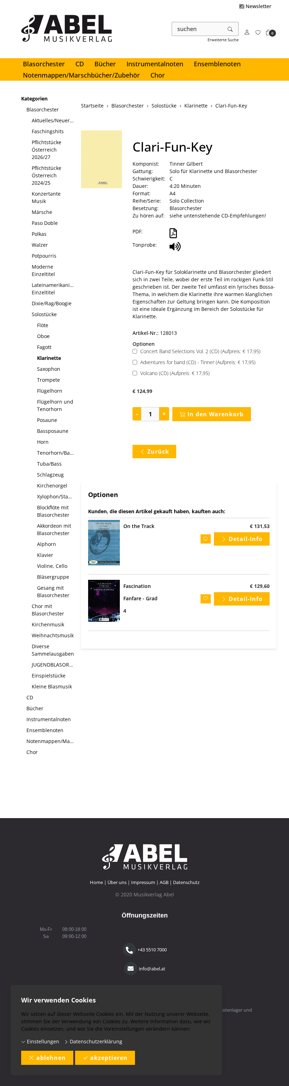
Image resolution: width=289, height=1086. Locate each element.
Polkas (39, 234)
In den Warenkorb (215, 414)
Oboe (43, 336)
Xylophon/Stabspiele (56, 496)
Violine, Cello (52, 566)
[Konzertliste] (258, 32)
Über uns (117, 882)
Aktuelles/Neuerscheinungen (54, 120)
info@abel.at (152, 968)
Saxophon (48, 369)
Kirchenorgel (52, 485)
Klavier (45, 555)
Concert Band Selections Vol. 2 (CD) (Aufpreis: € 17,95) (200, 351)
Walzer (40, 244)
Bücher (105, 64)
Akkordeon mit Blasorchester (54, 529)
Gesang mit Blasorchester (53, 591)
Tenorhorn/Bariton (56, 452)
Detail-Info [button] (246, 539)
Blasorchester (44, 64)
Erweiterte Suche (223, 39)
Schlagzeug (50, 474)
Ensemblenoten (217, 64)
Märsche (42, 212)
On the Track (138, 526)
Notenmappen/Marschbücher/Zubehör (81, 75)
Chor (157, 75)
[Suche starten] (230, 29)
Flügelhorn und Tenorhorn (55, 405)
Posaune (47, 420)
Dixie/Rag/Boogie (52, 303)
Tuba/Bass (49, 463)
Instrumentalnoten (155, 64)
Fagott (44, 347)
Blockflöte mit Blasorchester (53, 511)
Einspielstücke (49, 675)
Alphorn (46, 544)
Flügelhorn (49, 390)
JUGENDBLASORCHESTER (54, 664)
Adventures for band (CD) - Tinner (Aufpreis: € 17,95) (198, 362)
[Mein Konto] (247, 32)
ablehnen (51, 1058)
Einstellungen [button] (42, 1041)
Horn (43, 441)
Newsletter (257, 6)
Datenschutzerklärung (95, 1041)
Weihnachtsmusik (53, 635)
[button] (268, 32)
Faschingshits (48, 131)
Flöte (42, 325)
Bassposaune (52, 431)
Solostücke (44, 314)
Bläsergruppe (53, 576)
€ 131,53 (260, 526)
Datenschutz (186, 882)
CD (79, 64)
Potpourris (44, 255)
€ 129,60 (260, 586)
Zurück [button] (158, 451)
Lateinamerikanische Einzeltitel (54, 289)
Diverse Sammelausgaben (53, 650)
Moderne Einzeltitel (43, 270)
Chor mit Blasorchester (48, 610)
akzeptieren (109, 1058)
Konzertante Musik (46, 197)
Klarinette (49, 358)
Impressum (143, 882)
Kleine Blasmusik (52, 686)
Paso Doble (45, 223)
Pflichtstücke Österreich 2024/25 (46, 175)
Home (96, 882)
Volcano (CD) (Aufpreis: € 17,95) (175, 373)
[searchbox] (197, 29)
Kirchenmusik (48, 624)
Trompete (48, 379)
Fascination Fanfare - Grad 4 (140, 598)
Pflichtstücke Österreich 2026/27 (46, 149)
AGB (164, 882)
